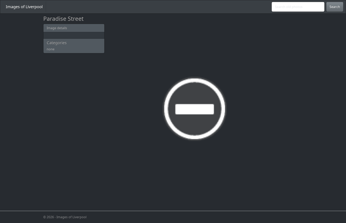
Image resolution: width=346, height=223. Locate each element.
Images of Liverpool (24, 6)
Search (335, 7)
